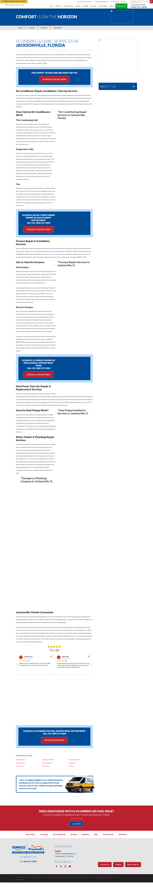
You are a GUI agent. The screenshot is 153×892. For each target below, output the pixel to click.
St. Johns (71, 766)
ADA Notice (123, 834)
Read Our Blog (133, 864)
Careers (123, 1)
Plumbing (85, 834)
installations (59, 254)
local (45, 783)
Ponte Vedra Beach (74, 759)
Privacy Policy (108, 834)
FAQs (96, 834)
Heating (74, 834)
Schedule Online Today (54, 79)
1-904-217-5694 (33, 780)
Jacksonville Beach (48, 759)
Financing (115, 1)
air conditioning (28, 176)
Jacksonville (20, 766)
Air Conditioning (59, 834)
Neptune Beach (46, 763)
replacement (22, 405)
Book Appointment (54, 740)
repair (89, 402)
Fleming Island (20, 763)
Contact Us (104, 864)
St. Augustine (72, 763)
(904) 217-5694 (43, 223)
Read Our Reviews (102, 1)
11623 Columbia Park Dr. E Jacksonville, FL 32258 (65, 853)
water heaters (30, 459)
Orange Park (46, 766)
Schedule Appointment (39, 374)
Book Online (30, 834)
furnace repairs (48, 254)
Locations (31, 28)
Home (21, 28)
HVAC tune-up (83, 402)
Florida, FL (44, 28)
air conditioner (28, 101)
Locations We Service (84, 1)
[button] (91, 664)
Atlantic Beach (20, 759)
